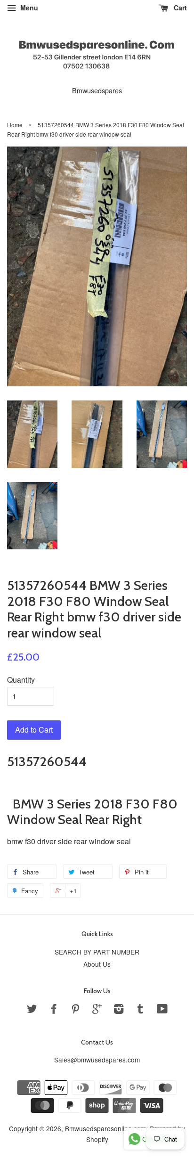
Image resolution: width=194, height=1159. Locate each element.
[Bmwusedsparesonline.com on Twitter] (32, 1010)
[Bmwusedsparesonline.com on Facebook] (53, 1010)
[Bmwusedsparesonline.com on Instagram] (118, 1010)
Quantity (21, 679)
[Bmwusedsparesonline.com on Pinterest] (75, 1010)
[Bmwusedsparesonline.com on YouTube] (162, 1010)
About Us (97, 964)
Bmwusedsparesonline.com (105, 1128)
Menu (28, 7)
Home (15, 125)
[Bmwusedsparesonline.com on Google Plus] (97, 1010)
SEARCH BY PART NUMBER (97, 951)
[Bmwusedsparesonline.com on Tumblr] (140, 1010)
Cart (179, 7)
